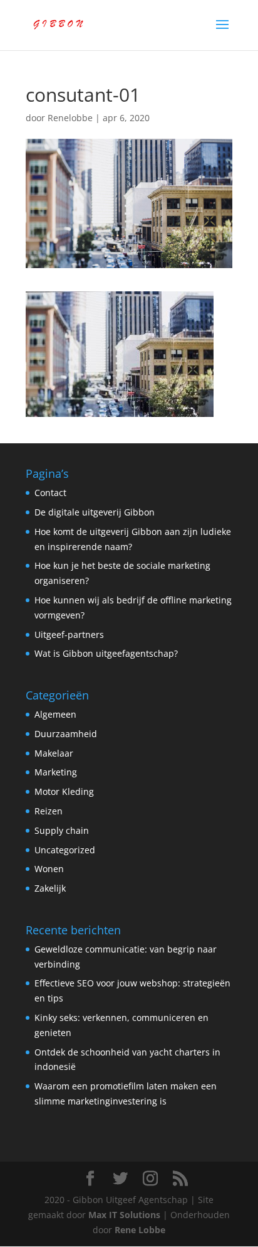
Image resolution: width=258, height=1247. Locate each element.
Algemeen (55, 714)
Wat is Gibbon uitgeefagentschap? (106, 653)
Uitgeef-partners (69, 634)
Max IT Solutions (124, 1215)
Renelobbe (70, 118)
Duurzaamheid (65, 734)
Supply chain (61, 830)
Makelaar (53, 753)
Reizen (48, 811)
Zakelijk (50, 888)
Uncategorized (64, 850)
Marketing (55, 772)
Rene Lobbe (140, 1230)
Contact (50, 493)
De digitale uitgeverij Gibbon (94, 512)
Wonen (49, 869)
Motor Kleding (64, 791)
